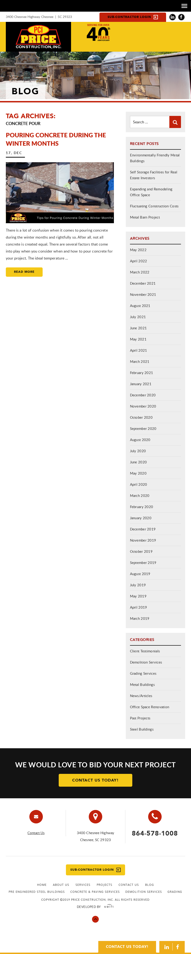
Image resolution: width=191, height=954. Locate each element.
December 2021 (143, 283)
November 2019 (143, 540)
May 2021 (138, 339)
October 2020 (141, 417)
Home (42, 885)
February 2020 (141, 506)
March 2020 (140, 495)
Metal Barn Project (145, 217)
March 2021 (140, 361)
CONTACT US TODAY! (127, 946)
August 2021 (140, 305)
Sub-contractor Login (129, 17)
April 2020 (138, 484)
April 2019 (138, 607)
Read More (24, 271)
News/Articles (141, 695)
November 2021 (143, 294)
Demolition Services (146, 662)
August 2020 (140, 439)
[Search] (175, 122)
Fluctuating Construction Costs (154, 206)
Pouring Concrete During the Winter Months (56, 139)
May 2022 (138, 249)
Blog (149, 885)
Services (82, 885)
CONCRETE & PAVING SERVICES (95, 892)
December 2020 (143, 395)
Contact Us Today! (95, 780)
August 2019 (140, 573)
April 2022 (138, 261)
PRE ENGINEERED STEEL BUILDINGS (37, 892)
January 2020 (141, 518)
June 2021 (138, 328)
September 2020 (143, 428)
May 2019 (138, 596)
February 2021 (141, 372)
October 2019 (141, 551)
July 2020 (138, 450)
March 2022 (140, 272)
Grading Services (143, 673)
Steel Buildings (142, 729)
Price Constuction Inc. (38, 36)
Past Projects (140, 718)
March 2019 (140, 618)
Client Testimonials (145, 651)
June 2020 (138, 462)
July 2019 (138, 585)
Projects (104, 885)
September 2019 (143, 562)
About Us (61, 885)
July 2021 (138, 316)
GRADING (174, 892)
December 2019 (143, 529)
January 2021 (141, 383)
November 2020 (143, 406)
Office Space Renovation (149, 707)
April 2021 (138, 350)
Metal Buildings (142, 684)
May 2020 (138, 473)
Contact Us (35, 832)
